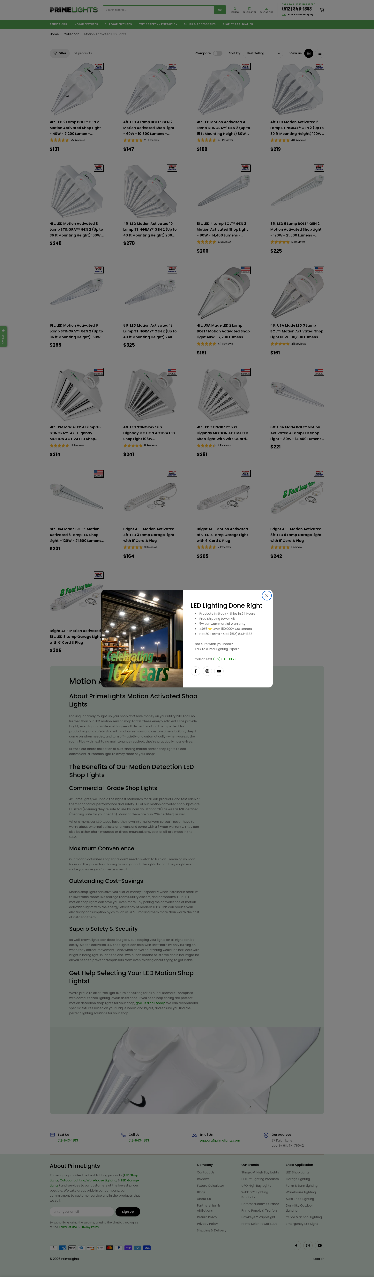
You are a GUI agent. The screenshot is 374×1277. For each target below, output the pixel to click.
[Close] (267, 595)
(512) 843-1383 (224, 659)
